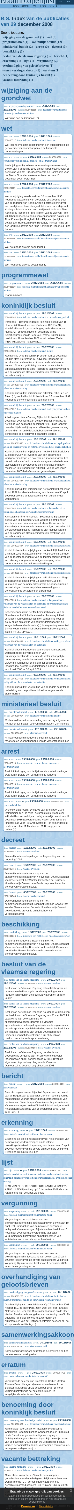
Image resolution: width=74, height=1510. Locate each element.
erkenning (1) (11, 60)
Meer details (46, 1506)
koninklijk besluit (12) (46, 41)
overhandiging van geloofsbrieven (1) (27, 65)
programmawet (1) (15, 41)
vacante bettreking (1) (17, 79)
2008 (47, 24)
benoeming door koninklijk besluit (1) (28, 74)
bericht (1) (61, 56)
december (28, 24)
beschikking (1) (13, 51)
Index (18, 18)
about (26, 6)
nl (60, 1)
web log (39, 6)
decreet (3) (59, 46)
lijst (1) (29, 60)
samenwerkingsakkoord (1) (21, 70)
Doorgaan (28, 1506)
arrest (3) (42, 46)
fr (68, 1)
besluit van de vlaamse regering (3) (26, 56)
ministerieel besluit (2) (17, 46)
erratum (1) (51, 70)
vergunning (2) (47, 60)
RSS (16, 6)
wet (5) (51, 37)
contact (55, 6)
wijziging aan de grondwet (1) (23, 37)
